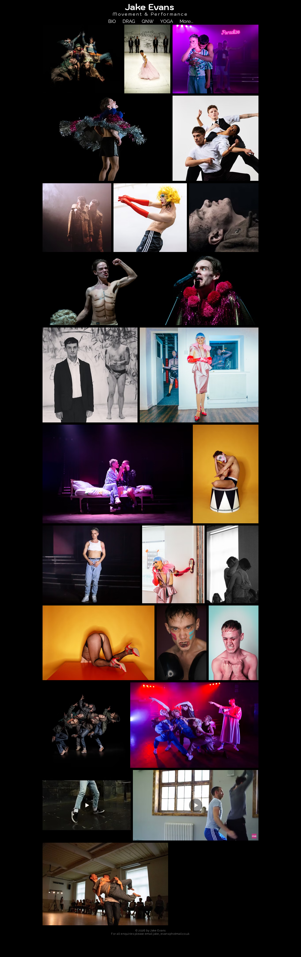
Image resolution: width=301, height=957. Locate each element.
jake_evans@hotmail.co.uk (171, 933)
